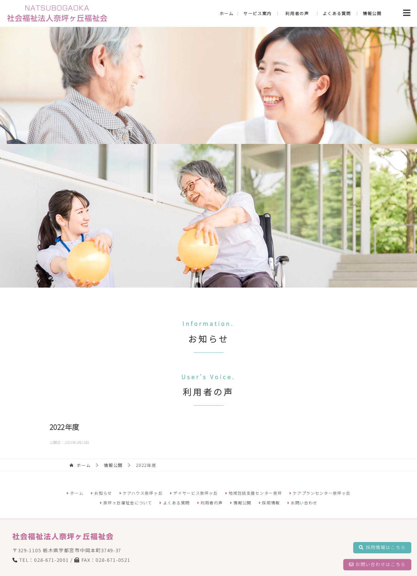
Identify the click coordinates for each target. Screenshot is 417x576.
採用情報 (270, 502)
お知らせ (102, 493)
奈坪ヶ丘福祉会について (127, 502)
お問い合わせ (303, 502)
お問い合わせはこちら (380, 564)
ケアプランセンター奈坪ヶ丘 (321, 493)
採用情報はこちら (385, 547)
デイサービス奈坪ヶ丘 (195, 493)
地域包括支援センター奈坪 (254, 493)
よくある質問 (337, 13)
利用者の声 (297, 13)
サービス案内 (257, 13)
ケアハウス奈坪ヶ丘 (142, 493)
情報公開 (372, 13)
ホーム (227, 13)
